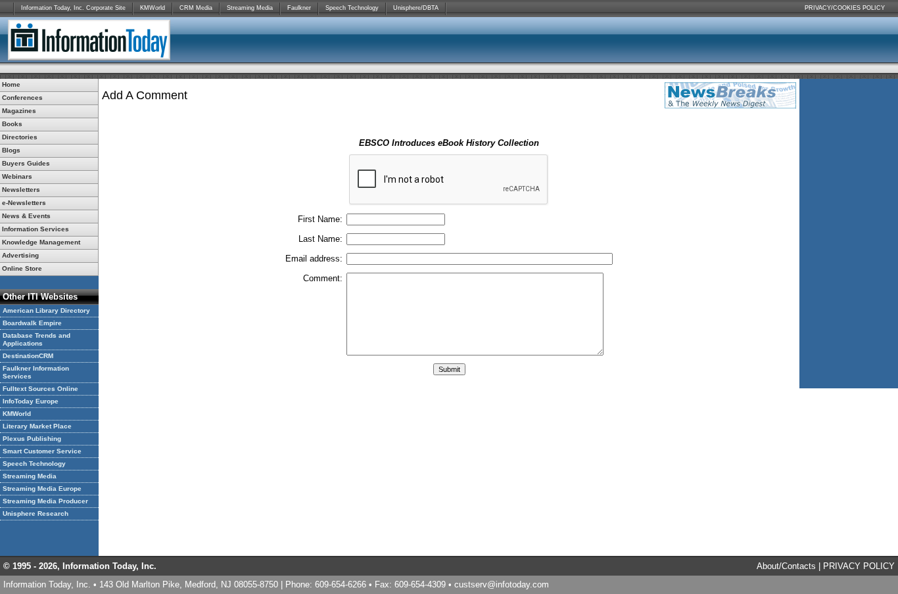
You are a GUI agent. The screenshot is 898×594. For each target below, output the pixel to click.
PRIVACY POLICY (859, 566)
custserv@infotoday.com (501, 584)
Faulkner (299, 8)
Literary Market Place (37, 426)
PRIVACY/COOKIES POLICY (845, 8)
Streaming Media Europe (42, 488)
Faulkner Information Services (36, 372)
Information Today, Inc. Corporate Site (73, 8)
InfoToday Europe (31, 401)
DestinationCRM (28, 355)
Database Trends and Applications (36, 339)
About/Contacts (786, 566)
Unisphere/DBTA (415, 8)
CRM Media (195, 8)
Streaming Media (250, 8)
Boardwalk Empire (32, 323)
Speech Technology (352, 8)
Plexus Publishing (32, 438)
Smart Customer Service (42, 451)
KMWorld (152, 8)
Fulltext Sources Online (40, 388)
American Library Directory (46, 310)
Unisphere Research (35, 513)
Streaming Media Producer (45, 501)
